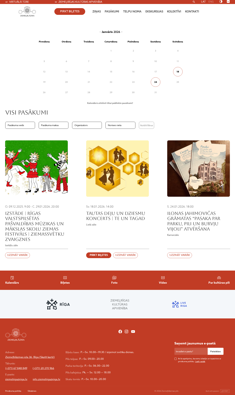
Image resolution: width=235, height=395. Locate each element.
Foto (114, 283)
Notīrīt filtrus (146, 125)
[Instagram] (126, 332)
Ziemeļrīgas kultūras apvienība (80, 2)
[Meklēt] (193, 2)
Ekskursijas (154, 11)
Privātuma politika (13, 391)
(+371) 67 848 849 (16, 368)
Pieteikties (215, 351)
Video (163, 283)
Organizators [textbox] (81, 125)
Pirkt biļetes (99, 255)
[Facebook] (120, 332)
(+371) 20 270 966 (43, 368)
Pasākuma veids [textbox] (16, 125)
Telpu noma (132, 11)
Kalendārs (12, 283)
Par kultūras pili (219, 283)
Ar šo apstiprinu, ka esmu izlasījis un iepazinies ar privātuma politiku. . (199, 360)
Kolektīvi (174, 11)
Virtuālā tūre (19, 2)
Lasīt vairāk (200, 361)
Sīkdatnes (32, 391)
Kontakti (192, 11)
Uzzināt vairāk (17, 255)
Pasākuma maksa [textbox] (50, 125)
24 (155, 82)
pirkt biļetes (69, 11)
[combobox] (20, 125)
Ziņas (96, 11)
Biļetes (65, 283)
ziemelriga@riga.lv (16, 379)
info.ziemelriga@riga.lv (46, 379)
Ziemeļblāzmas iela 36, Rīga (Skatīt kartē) (30, 357)
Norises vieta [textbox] (114, 125)
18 (177, 71)
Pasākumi (112, 11)
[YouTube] (133, 332)
